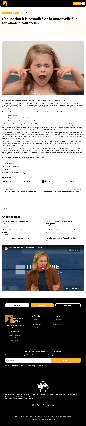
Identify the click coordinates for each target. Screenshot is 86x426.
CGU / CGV (53, 416)
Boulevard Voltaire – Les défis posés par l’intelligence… (60, 222)
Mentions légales (28, 416)
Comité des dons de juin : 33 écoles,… (16, 221)
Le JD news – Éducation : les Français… (16, 238)
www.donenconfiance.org (25, 398)
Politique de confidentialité (41, 416)
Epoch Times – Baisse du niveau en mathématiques (65, 230)
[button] (12, 181)
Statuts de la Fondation (64, 416)
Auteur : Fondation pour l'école (30, 13)
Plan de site (18, 416)
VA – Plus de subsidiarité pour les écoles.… (61, 238)
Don (76, 3)
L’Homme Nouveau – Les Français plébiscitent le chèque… (20, 231)
